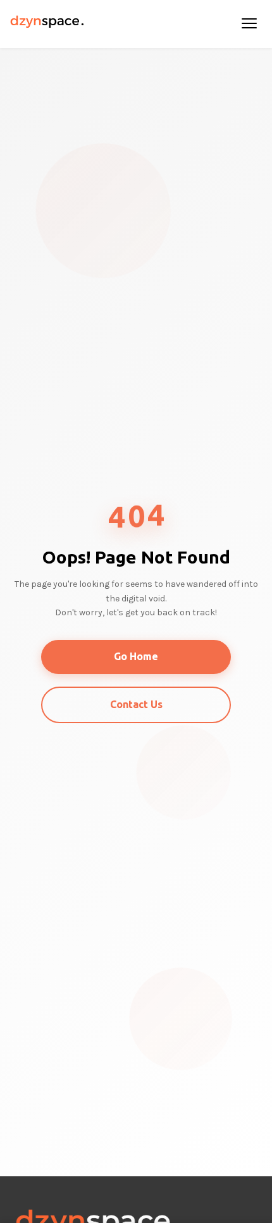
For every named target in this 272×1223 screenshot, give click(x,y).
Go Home (136, 656)
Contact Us (136, 704)
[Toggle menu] (249, 24)
